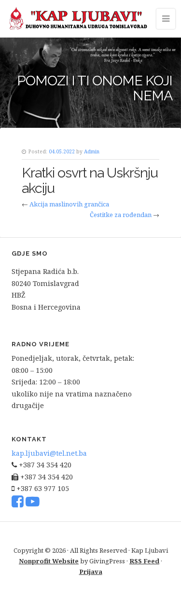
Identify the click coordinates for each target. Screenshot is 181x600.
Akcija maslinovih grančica (69, 204)
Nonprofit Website (49, 561)
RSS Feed (144, 561)
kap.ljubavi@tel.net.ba (49, 453)
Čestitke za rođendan (121, 214)
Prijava (90, 571)
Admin (91, 151)
